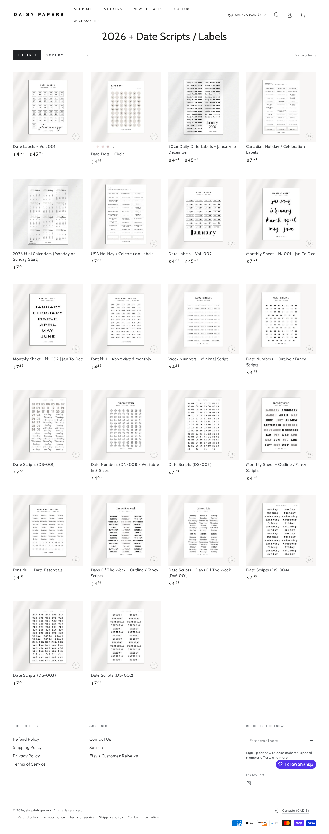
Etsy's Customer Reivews (113, 755)
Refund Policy (26, 739)
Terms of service (82, 817)
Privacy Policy (26, 755)
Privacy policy (54, 817)
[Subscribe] (313, 740)
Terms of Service (29, 764)
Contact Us (100, 739)
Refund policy (28, 817)
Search (96, 747)
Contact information (143, 817)
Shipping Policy (27, 747)
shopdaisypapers (39, 810)
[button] (276, 15)
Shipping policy (111, 817)
